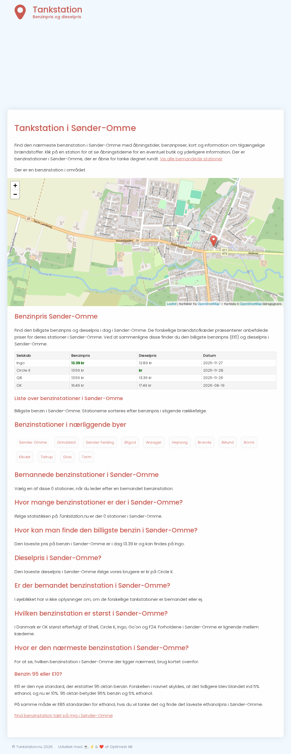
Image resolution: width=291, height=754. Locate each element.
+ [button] (15, 185)
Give (67, 456)
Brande (204, 442)
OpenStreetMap (208, 303)
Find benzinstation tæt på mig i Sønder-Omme (63, 715)
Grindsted (66, 442)
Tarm (87, 456)
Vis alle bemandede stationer (191, 159)
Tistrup (47, 456)
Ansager (154, 442)
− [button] (15, 194)
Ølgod (130, 442)
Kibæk (24, 456)
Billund (228, 442)
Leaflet (171, 303)
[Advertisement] (145, 67)
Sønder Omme (33, 442)
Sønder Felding (100, 442)
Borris (249, 442)
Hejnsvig (180, 442)
